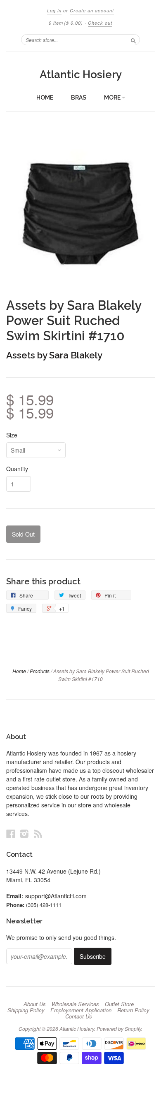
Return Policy (133, 1010)
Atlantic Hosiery (81, 74)
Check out (100, 23)
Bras (78, 97)
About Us (35, 1004)
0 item (66, 23)
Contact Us (78, 1016)
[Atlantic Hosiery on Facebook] (10, 833)
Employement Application (80, 1010)
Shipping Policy (26, 1010)
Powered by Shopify (119, 1028)
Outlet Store (119, 1004)
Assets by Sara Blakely (54, 355)
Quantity (17, 468)
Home (44, 97)
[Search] (133, 39)
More (113, 97)
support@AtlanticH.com (56, 896)
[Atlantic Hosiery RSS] (38, 833)
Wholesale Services (75, 1004)
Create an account (92, 10)
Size (11, 434)
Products (40, 670)
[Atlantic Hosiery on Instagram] (24, 833)
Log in (54, 10)
